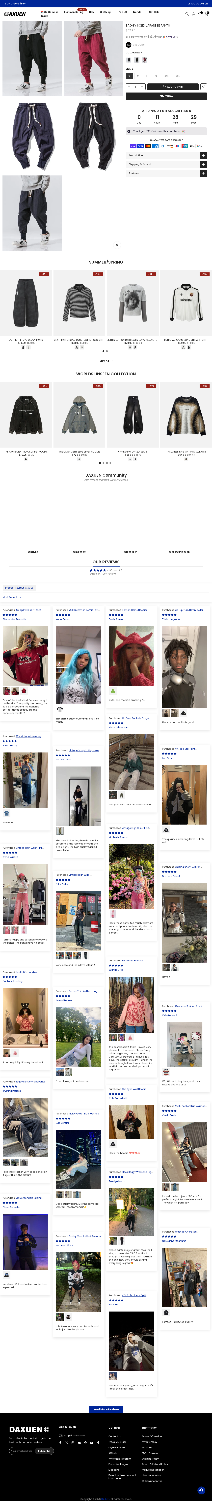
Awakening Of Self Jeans (132, 451)
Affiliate (112, 1453)
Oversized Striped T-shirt (189, 1006)
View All (104, 361)
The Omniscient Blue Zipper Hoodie (79, 451)
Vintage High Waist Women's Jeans (73, 876)
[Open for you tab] (201, 1490)
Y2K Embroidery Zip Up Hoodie (128, 1297)
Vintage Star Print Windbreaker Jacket (178, 750)
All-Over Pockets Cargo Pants (129, 720)
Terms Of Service (152, 1436)
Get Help (154, 12)
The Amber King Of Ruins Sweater (186, 451)
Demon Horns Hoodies (134, 610)
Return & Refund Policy (155, 1464)
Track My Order (117, 1442)
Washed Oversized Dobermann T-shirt (179, 1233)
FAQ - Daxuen (150, 1453)
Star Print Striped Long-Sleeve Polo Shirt (79, 340)
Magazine (114, 1469)
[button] (166, 37)
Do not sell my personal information (122, 1477)
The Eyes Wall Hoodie (134, 1089)
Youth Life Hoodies (132, 960)
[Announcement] (106, 4)
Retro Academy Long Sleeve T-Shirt (186, 340)
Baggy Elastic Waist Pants (30, 1081)
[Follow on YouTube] (91, 1443)
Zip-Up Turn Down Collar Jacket (182, 611)
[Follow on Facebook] (60, 1443)
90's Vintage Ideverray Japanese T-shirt (22, 738)
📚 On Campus (49, 12)
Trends (137, 12)
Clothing (105, 12)
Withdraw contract (152, 1481)
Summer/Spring (75, 12)
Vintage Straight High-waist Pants (78, 752)
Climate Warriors (151, 1475)
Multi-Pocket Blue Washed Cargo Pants (183, 1107)
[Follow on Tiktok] (98, 1443)
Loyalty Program (117, 1447)
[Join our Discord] (79, 1443)
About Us (147, 1447)
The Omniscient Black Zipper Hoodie (26, 451)
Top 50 (122, 12)
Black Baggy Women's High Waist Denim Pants (131, 1173)
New (91, 12)
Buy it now (166, 96)
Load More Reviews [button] (106, 1409)
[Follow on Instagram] (72, 1443)
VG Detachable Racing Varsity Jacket (22, 1199)
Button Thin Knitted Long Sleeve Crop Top (76, 992)
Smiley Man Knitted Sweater (85, 1236)
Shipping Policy (150, 1458)
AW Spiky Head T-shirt (28, 610)
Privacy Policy (149, 1442)
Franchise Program (119, 1464)
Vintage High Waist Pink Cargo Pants (129, 829)
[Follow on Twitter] (66, 1443)
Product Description (153, 1469)
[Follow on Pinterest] (85, 1443)
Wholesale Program (119, 1458)
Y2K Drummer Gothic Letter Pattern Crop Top (78, 611)
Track (44, 16)
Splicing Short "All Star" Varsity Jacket (181, 868)
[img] (106, 570)
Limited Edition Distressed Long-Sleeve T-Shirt (135, 340)
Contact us (115, 1436)
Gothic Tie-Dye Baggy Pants (25, 340)
